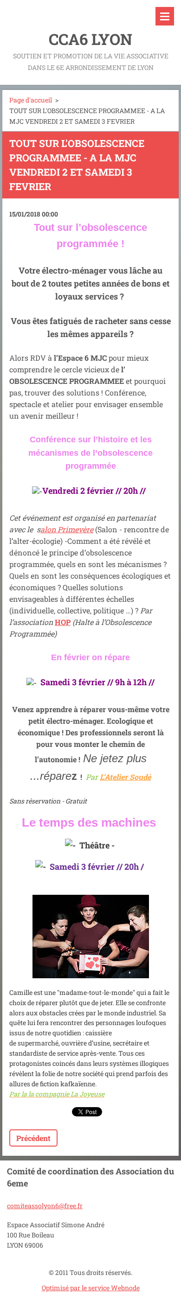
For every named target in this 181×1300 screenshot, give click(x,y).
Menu (164, 16)
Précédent (33, 1138)
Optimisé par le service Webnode (91, 1287)
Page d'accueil (30, 100)
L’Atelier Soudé (125, 777)
